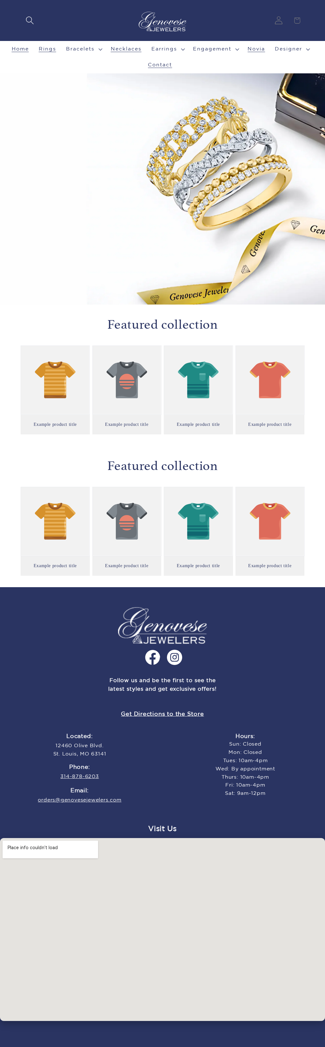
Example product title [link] (55, 424)
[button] (30, 20)
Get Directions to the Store (162, 714)
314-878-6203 (79, 776)
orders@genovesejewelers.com (79, 800)
